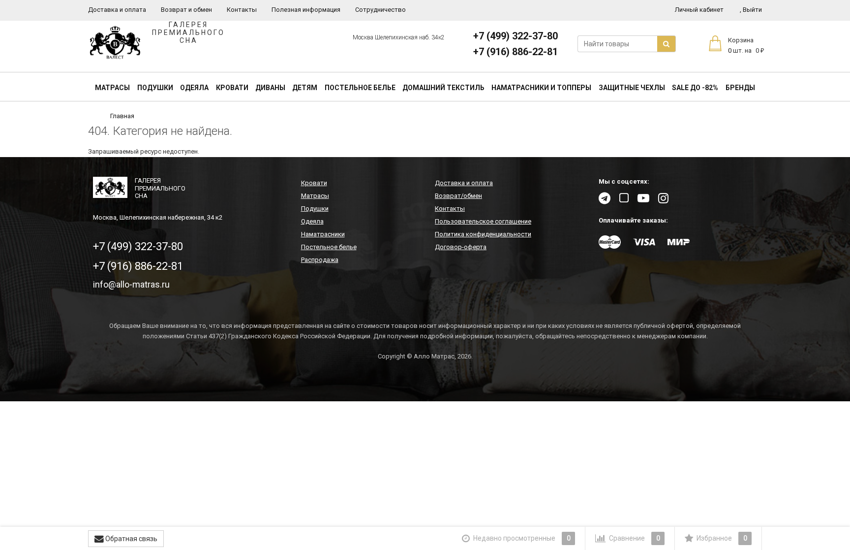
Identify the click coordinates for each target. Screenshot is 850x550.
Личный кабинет (699, 9)
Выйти (751, 9)
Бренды (740, 88)
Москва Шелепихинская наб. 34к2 (399, 37)
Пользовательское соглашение (483, 221)
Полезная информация (306, 9)
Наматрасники (323, 234)
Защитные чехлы (632, 88)
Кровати (232, 88)
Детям (304, 88)
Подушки (155, 88)
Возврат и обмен (186, 9)
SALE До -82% (695, 88)
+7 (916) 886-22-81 (515, 52)
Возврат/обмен (458, 195)
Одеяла (194, 88)
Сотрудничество (380, 9)
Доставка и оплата (117, 9)
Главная (122, 116)
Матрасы (112, 88)
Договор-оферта (460, 247)
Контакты (242, 9)
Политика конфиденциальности (483, 234)
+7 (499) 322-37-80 (515, 36)
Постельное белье (360, 88)
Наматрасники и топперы (541, 88)
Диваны (270, 88)
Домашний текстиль (443, 88)
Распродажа (319, 259)
